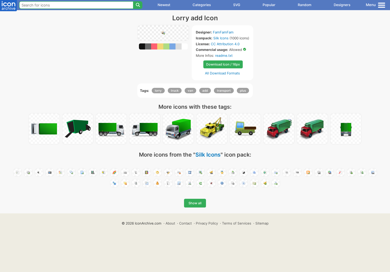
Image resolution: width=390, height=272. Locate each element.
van (190, 90)
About (170, 223)
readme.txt (224, 56)
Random (304, 5)
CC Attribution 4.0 (225, 44)
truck (175, 90)
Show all (195, 203)
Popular (269, 5)
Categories (202, 5)
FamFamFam (223, 32)
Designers (342, 5)
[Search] (137, 5)
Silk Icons (221, 38)
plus (243, 90)
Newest (164, 5)
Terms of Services (236, 223)
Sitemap (262, 223)
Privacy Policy (207, 223)
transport (224, 90)
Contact (185, 223)
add (205, 90)
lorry (158, 90)
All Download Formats (222, 73)
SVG (236, 5)
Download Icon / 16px (223, 64)
